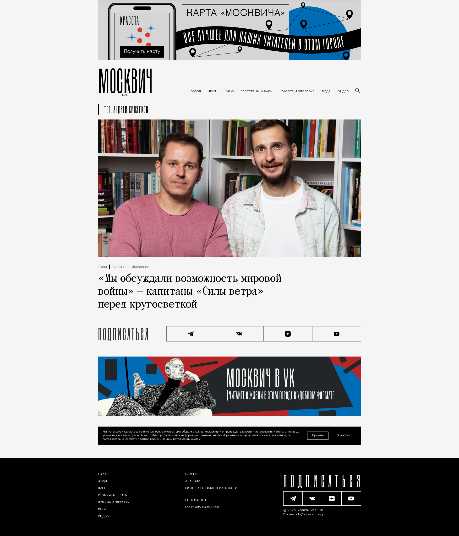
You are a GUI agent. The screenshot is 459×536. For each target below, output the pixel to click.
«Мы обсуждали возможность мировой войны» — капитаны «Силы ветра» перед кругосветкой (190, 291)
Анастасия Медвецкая (131, 267)
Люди (102, 267)
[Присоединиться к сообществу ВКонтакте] (239, 333)
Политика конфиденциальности (210, 488)
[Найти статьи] (358, 91)
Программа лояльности (203, 507)
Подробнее (344, 435)
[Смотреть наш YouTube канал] (336, 333)
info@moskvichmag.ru (311, 514)
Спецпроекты (195, 500)
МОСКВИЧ (125, 81)
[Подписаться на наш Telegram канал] (190, 333)
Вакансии (192, 481)
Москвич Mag (307, 510)
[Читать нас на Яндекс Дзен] (288, 333)
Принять (317, 435)
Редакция (191, 474)
